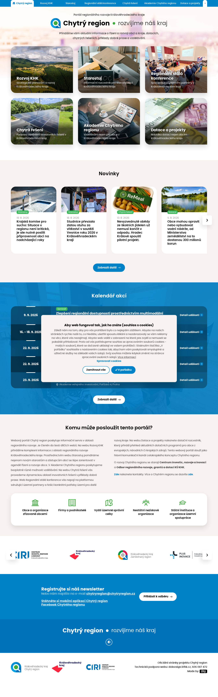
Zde (116, 474)
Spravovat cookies (109, 361)
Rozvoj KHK (46, 3)
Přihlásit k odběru (156, 596)
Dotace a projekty (190, 3)
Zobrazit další (107, 267)
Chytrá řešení (130, 3)
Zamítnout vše (96, 370)
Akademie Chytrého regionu (160, 3)
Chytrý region (24, 3)
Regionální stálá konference (100, 3)
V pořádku (124, 370)
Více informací (127, 357)
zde (190, 474)
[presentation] (207, 220)
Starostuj (70, 3)
